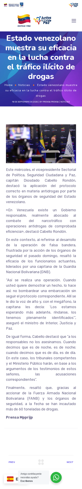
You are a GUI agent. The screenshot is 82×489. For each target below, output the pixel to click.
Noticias (24, 85)
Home (9, 85)
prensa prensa (51, 102)
